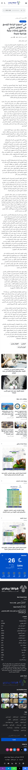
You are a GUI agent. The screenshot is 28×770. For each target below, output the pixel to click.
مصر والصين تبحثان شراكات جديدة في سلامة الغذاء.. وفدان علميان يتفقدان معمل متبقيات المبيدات (21, 433)
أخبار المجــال (22, 625)
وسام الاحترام (23, 659)
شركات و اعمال (22, 642)
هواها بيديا (24, 650)
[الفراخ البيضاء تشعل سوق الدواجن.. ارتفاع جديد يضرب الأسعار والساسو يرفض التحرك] (23, 695)
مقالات (24, 647)
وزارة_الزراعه (9, 727)
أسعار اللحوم (15, 719)
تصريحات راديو (21, 628)
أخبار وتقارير (18, 18)
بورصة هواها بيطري (21, 630)
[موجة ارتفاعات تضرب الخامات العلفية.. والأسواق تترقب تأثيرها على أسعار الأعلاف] (5, 695)
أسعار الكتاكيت (23, 719)
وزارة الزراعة (21, 347)
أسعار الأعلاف (15, 717)
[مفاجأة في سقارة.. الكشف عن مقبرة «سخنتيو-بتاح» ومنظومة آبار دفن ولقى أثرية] (14, 700)
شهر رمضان (18, 725)
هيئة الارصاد (17, 727)
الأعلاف (9, 719)
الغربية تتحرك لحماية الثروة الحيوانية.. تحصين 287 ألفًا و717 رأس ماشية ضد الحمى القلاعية (7, 432)
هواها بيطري (23, 727)
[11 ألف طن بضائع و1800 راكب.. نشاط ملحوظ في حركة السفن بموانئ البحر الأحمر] (7, 406)
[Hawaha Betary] (14, 3)
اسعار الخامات (21, 638)
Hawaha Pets (22, 621)
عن (17, 759)
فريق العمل (13, 759)
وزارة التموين (23, 730)
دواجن (23, 655)
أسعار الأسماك (23, 717)
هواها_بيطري (14, 343)
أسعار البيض (8, 717)
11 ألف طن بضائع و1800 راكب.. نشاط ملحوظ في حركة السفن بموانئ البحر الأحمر (7, 413)
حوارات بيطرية (22, 640)
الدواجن (16, 722)
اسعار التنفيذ (22, 635)
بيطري (23, 343)
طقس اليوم (12, 725)
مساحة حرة (23, 645)
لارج (24, 657)
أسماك (23, 652)
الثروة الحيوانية (23, 722)
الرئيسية (23, 18)
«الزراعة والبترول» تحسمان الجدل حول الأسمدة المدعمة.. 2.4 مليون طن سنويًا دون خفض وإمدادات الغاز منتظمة (21, 414)
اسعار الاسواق (21, 633)
